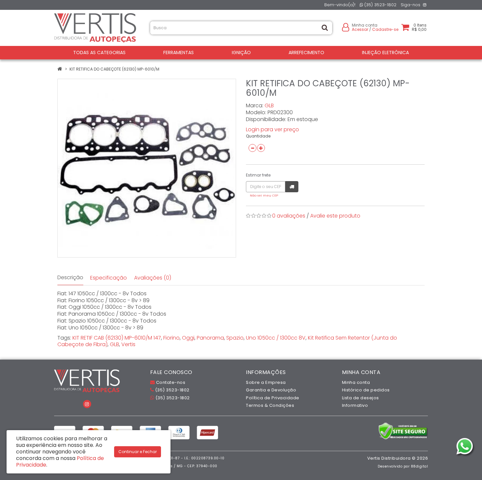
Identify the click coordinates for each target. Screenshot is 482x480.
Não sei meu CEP (264, 195)
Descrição (70, 277)
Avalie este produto (335, 215)
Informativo (355, 405)
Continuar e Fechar (137, 451)
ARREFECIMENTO (306, 52)
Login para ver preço (272, 129)
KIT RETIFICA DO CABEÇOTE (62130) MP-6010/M (114, 69)
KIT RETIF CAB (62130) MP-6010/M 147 (116, 338)
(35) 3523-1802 (379, 5)
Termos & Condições (270, 405)
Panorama (210, 338)
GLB (269, 105)
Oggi (188, 338)
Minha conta (356, 382)
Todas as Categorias (99, 52)
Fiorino (171, 338)
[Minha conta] (345, 27)
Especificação (108, 278)
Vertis (128, 344)
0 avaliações (288, 215)
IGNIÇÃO (241, 52)
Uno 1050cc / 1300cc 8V (276, 338)
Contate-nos (170, 382)
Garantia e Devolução (271, 390)
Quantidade (258, 136)
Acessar (360, 29)
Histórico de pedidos (366, 390)
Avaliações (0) (152, 278)
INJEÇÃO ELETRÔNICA (385, 52)
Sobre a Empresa (266, 382)
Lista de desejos (360, 398)
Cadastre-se (385, 29)
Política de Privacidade (272, 398)
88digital (419, 466)
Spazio (235, 338)
